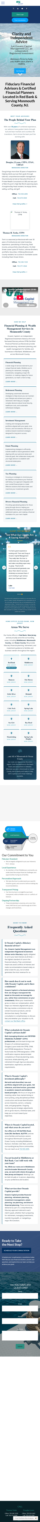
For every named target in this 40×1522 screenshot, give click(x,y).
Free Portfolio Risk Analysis (24, 1518)
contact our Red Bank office (15, 1021)
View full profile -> (20, 204)
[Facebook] (26, 8)
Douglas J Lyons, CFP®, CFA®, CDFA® (20, 163)
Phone (20, 1316)
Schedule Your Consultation (16, 1250)
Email (20, 1304)
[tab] (18, 594)
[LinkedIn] (18, 8)
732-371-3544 (22, 266)
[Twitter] (13, 8)
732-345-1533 (23, 262)
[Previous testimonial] (4, 568)
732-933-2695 (23, 194)
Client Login (20, 14)
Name (20, 1291)
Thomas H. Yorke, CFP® (14, 232)
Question (20, 1329)
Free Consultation (20, 20)
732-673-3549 (22, 198)
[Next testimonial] (36, 568)
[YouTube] (22, 8)
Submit (20, 1346)
